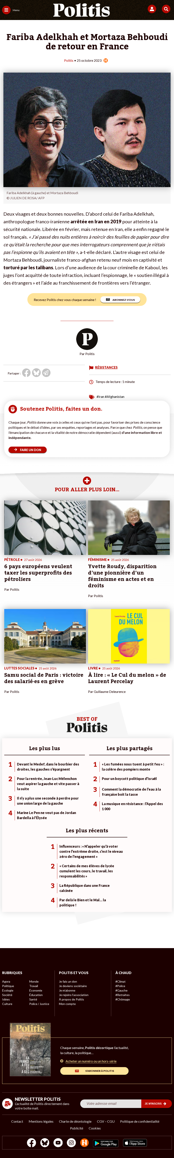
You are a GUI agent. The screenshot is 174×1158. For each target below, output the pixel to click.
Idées (6, 999)
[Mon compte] (153, 9)
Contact (17, 1121)
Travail (33, 986)
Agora (6, 981)
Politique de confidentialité (139, 1121)
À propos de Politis (71, 999)
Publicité (76, 1128)
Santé (33, 999)
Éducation (36, 995)
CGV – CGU (106, 1121)
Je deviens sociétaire (73, 986)
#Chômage (122, 999)
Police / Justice (39, 1004)
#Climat (120, 981)
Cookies (95, 1128)
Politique (8, 986)
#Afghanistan (114, 396)
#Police (120, 986)
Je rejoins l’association (73, 995)
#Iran (100, 396)
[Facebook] (31, 1143)
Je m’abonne (67, 990)
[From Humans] (84, 1143)
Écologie (7, 990)
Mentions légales (41, 1121)
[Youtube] (58, 1143)
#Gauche (121, 990)
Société (7, 995)
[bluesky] (44, 1143)
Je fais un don (68, 981)
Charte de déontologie (75, 1121)
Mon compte (67, 1004)
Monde (34, 981)
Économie (35, 990)
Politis (68, 60)
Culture (7, 1004)
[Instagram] (71, 1143)
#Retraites (122, 995)
